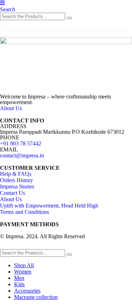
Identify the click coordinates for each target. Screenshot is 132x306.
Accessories (27, 291)
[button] (7, 9)
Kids (19, 284)
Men (19, 278)
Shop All (24, 265)
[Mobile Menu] (2, 3)
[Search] (69, 18)
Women (22, 272)
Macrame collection (36, 297)
